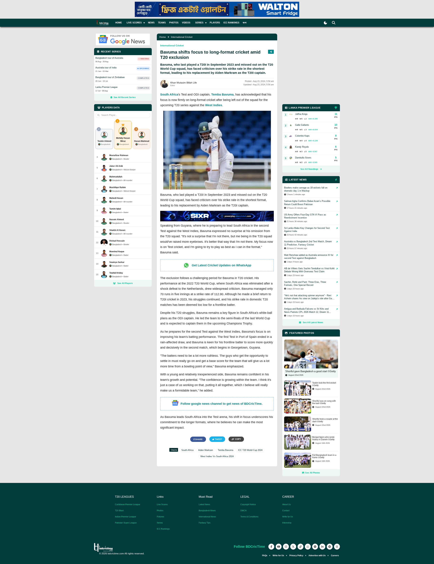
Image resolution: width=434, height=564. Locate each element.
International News (207, 516)
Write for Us (287, 516)
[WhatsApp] (308, 547)
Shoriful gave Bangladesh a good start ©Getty (310, 371)
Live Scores (162, 504)
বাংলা (244, 22)
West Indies (213, 105)
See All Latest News (313, 322)
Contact (285, 510)
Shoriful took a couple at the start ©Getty (325, 420)
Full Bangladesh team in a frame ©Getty (324, 456)
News (151, 22)
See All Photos (312, 473)
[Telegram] (330, 547)
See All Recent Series (125, 97)
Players (215, 22)
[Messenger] (315, 547)
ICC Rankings (231, 22)
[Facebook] (271, 547)
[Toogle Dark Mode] (325, 22)
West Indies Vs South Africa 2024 (217, 456)
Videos (186, 22)
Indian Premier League (125, 516)
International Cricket (181, 37)
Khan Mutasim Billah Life (183, 82)
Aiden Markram (205, 450)
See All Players (125, 283)
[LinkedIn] (322, 547)
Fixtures (160, 516)
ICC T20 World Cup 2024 (250, 450)
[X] (293, 547)
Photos (174, 22)
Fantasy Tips (204, 523)
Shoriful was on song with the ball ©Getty (324, 402)
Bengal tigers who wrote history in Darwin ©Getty (323, 438)
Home (118, 22)
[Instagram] (286, 547)
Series (160, 523)
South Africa (169, 94)
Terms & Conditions (249, 516)
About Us (286, 504)
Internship (286, 523)
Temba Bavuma (222, 94)
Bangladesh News (207, 510)
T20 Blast (119, 510)
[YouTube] (279, 547)
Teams (162, 22)
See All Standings (309, 169)
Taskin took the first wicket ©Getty (324, 384)
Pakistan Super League (126, 523)
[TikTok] (300, 547)
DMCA (243, 510)
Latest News (204, 504)
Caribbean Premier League (127, 504)
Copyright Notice (248, 504)
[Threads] (337, 547)
